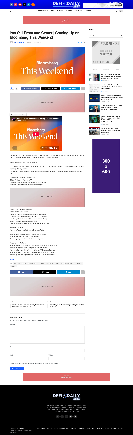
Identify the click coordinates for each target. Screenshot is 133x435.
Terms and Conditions (110, 428)
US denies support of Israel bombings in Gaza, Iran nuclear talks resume (111, 130)
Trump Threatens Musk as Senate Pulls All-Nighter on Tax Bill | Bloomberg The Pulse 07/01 (111, 107)
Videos (88, 11)
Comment (13, 324)
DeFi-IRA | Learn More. (53, 428)
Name (12, 347)
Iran (62, 263)
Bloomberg (17, 263)
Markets (69, 11)
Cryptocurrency (42, 11)
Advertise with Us (64, 428)
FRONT (57, 263)
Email (12, 355)
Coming (42, 263)
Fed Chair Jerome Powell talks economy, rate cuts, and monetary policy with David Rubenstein (111, 76)
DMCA (88, 428)
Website (50, 355)
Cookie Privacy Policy (97, 428)
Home (11, 27)
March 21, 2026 (31, 42)
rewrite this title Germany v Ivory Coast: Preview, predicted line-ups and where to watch (112, 97)
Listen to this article (19, 115)
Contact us (120, 428)
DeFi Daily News (19, 42)
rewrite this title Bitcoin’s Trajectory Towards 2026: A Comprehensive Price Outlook (112, 87)
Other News (79, 11)
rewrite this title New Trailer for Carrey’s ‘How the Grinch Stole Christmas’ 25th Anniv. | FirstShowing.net (111, 119)
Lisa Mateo (68, 263)
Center (24, 263)
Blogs (43, 428)
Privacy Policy (82, 428)
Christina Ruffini (33, 263)
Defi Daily (21, 428)
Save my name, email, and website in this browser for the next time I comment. (35, 363)
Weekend (13, 266)
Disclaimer (73, 428)
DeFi (52, 11)
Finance (60, 11)
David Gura (49, 263)
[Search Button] (121, 36)
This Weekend (78, 263)
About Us (38, 428)
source (12, 259)
